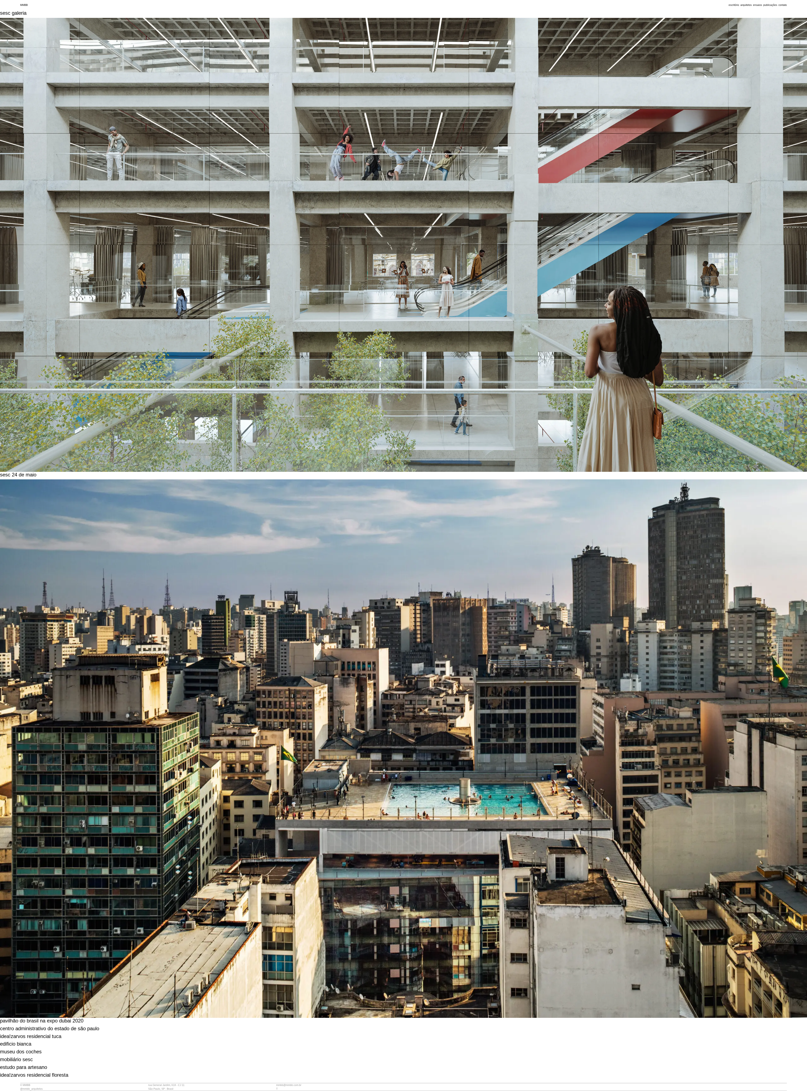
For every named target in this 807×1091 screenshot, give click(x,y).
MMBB (24, 5)
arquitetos (746, 5)
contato (782, 5)
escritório (734, 5)
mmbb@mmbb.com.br (288, 1085)
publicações (770, 5)
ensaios (757, 5)
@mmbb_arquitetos (31, 1088)
